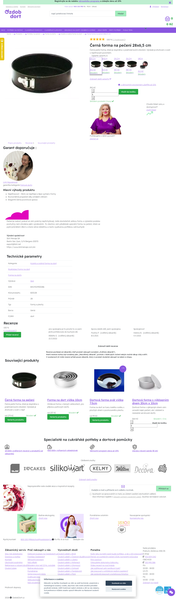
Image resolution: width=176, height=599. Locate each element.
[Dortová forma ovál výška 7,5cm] (109, 380)
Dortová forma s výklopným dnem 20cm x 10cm (150, 401)
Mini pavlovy (96, 559)
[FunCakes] (162, 468)
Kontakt (23, 6)
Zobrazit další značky (88, 479)
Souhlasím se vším (119, 583)
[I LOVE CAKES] (34, 468)
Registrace (164, 6)
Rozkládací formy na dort (19, 269)
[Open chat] (171, 592)
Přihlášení (155, 6)
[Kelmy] (100, 468)
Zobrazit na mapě (150, 582)
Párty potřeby (115, 30)
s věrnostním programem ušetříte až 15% (138, 84)
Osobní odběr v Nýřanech (69, 562)
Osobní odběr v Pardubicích (70, 571)
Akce (3, 30)
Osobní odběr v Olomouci (69, 565)
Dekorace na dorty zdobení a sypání (79, 30)
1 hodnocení (119, 39)
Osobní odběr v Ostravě (68, 568)
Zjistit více (43, 518)
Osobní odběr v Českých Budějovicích (74, 556)
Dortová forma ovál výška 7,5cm (106, 401)
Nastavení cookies (119, 589)
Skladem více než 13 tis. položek (41, 565)
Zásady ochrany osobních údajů (127, 497)
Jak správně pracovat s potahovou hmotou (109, 574)
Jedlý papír (102, 30)
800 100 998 (26, 539)
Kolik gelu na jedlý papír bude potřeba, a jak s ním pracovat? (117, 554)
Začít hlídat (151, 110)
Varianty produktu (15, 420)
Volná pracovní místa (37, 574)
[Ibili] (15, 468)
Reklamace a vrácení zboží (16, 565)
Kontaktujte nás (137, 518)
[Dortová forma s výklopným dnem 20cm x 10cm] (152, 380)
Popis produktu (15, 143)
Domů (9, 34)
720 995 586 (150, 562)
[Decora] (144, 468)
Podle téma (127, 30)
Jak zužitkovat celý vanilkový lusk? (105, 568)
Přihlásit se (163, 488)
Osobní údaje (11, 568)
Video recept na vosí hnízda (102, 565)
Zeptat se (94, 139)
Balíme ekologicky (35, 568)
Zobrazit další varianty (100, 79)
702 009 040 (150, 556)
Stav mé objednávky (14, 554)
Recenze (29, 143)
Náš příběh (32, 562)
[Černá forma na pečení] (24, 380)
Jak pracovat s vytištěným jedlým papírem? (109, 571)
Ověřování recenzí (35, 577)
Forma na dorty (50, 34)
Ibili (32, 281)
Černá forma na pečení (19, 400)
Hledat (121, 13)
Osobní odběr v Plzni (67, 574)
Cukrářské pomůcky (33, 30)
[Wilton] (122, 468)
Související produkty (46, 143)
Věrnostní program (34, 6)
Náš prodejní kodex (36, 582)
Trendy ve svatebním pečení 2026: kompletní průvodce (114, 556)
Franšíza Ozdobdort (36, 556)
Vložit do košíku (128, 92)
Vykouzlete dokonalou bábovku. (105, 562)
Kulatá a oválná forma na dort (71, 34)
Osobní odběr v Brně (67, 554)
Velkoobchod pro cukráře (38, 579)
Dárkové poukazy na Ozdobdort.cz (43, 554)
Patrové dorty (26, 185)
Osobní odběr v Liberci (68, 559)
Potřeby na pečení (15, 30)
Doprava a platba (12, 6)
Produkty (18, 34)
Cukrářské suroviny (53, 30)
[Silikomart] (67, 468)
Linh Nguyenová (10, 182)
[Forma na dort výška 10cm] (67, 380)
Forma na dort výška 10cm (64, 400)
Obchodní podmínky (14, 562)
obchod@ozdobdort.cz (42, 539)
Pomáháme (33, 571)
